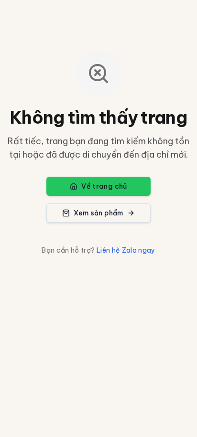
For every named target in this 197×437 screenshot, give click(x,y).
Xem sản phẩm (98, 213)
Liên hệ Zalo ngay (126, 250)
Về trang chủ (104, 186)
